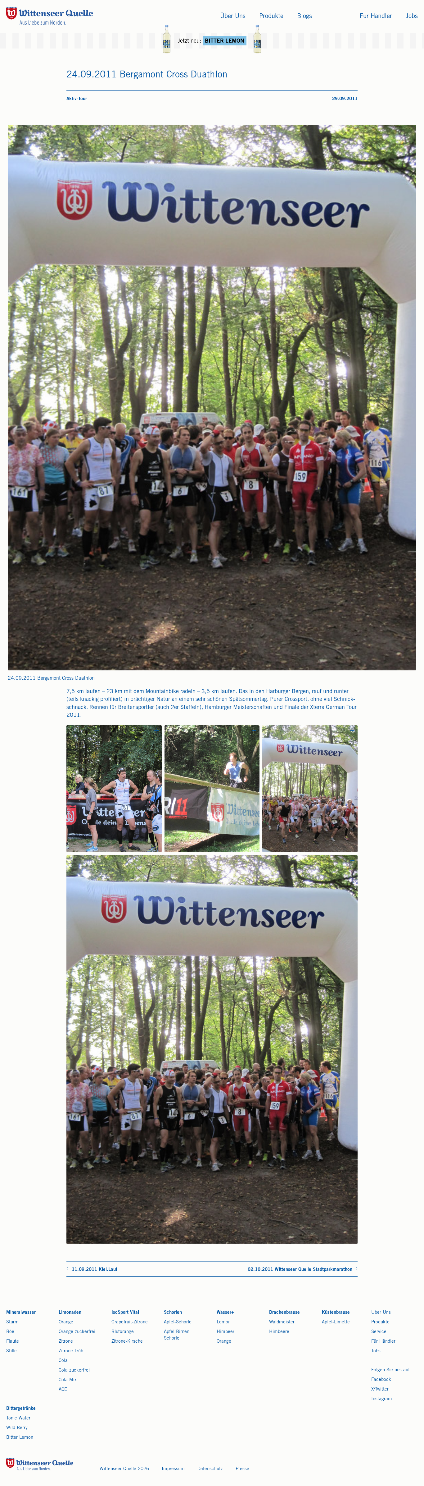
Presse (242, 1469)
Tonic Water (18, 1418)
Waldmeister (282, 1322)
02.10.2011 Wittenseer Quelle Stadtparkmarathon (300, 1269)
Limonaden (70, 1312)
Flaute (12, 1341)
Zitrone (66, 1341)
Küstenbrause (336, 1312)
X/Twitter (380, 1389)
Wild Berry (17, 1428)
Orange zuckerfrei (77, 1332)
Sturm (12, 1322)
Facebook (381, 1379)
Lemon (224, 1322)
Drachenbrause (284, 1312)
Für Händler (383, 1341)
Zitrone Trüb (71, 1351)
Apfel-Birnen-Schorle (177, 1335)
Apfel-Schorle (178, 1322)
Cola (63, 1361)
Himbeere (279, 1332)
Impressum (173, 1469)
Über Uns (381, 1312)
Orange (66, 1322)
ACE (63, 1389)
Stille (11, 1351)
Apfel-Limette (336, 1322)
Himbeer (225, 1332)
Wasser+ (225, 1312)
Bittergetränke (21, 1408)
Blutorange (122, 1332)
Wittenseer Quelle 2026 (124, 1469)
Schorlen (173, 1312)
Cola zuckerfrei (74, 1370)
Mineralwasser (21, 1312)
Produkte (380, 1322)
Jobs (376, 1351)
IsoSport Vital (125, 1312)
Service (378, 1332)
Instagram (381, 1399)
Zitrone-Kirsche (127, 1341)
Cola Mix (68, 1380)
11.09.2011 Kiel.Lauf (94, 1269)
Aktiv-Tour (76, 99)
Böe (10, 1332)
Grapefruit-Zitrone (129, 1322)
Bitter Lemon (19, 1437)
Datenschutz (210, 1469)
